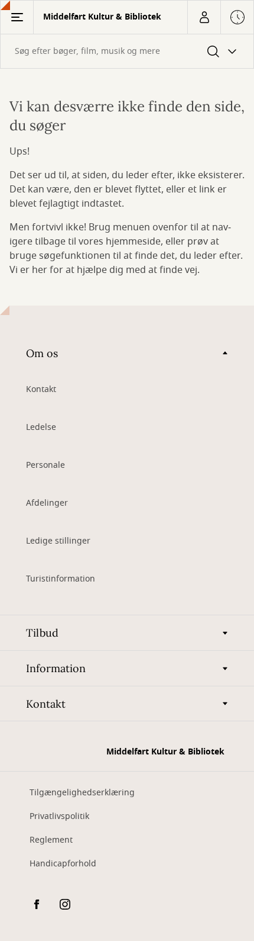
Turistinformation (60, 579)
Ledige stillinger (58, 541)
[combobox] (127, 51)
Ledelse (41, 427)
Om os (42, 353)
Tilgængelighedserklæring (82, 792)
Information (56, 668)
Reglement (51, 840)
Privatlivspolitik (59, 816)
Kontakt (41, 389)
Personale (45, 465)
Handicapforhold (63, 864)
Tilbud (42, 633)
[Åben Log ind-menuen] (203, 17)
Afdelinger (47, 503)
